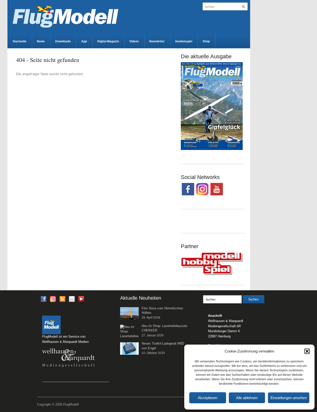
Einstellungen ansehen (288, 398)
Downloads (63, 41)
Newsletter (157, 41)
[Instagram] (53, 298)
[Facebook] (44, 298)
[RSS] (62, 298)
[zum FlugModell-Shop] (212, 106)
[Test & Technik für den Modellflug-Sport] (65, 16)
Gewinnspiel (183, 41)
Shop (206, 41)
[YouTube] (81, 300)
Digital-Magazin (108, 41)
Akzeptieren (207, 398)
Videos (134, 41)
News (41, 41)
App (84, 41)
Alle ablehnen (247, 398)
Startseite (19, 41)
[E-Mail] (72, 298)
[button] (307, 351)
